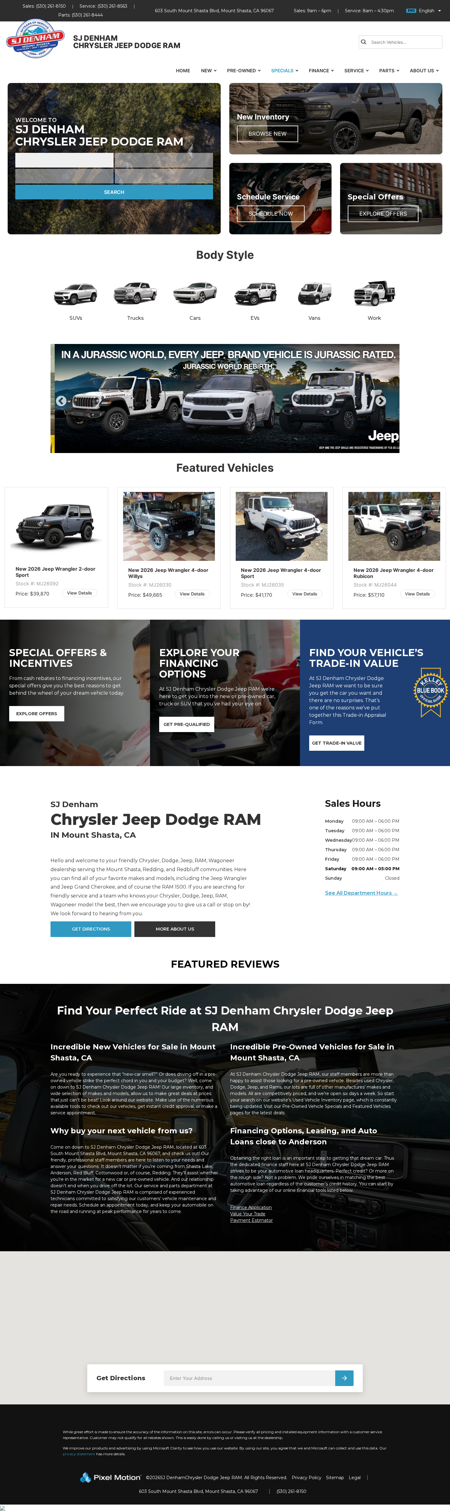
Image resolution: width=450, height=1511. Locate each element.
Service (354, 71)
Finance (319, 71)
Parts (387, 71)
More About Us (175, 929)
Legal (355, 1477)
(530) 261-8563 (112, 6)
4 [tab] (234, 446)
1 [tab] (206, 446)
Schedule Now (271, 213)
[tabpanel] (56, 548)
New (206, 71)
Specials (282, 71)
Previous (75, 405)
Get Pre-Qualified (186, 724)
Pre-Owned (241, 71)
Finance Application (251, 1207)
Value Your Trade (247, 1214)
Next (391, 405)
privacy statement (79, 1454)
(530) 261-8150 (51, 6)
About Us (422, 71)
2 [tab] (216, 446)
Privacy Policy (306, 1477)
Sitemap (335, 1477)
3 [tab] (225, 446)
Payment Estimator (251, 1220)
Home (183, 71)
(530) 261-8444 (87, 15)
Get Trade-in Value (337, 743)
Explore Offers (383, 213)
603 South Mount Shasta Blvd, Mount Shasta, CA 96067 (214, 10)
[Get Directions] (344, 1378)
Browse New (268, 133)
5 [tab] (243, 446)
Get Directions (91, 929)
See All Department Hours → (361, 893)
